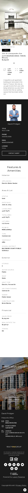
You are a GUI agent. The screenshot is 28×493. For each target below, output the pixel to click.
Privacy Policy (21, 485)
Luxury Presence (19, 477)
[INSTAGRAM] (9, 464)
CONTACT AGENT (14, 153)
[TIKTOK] (18, 464)
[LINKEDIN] (14, 464)
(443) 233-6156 (9, 427)
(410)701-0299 (6, 136)
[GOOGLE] (16, 468)
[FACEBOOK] (5, 464)
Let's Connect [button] (14, 399)
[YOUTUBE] (22, 464)
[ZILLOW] (11, 468)
